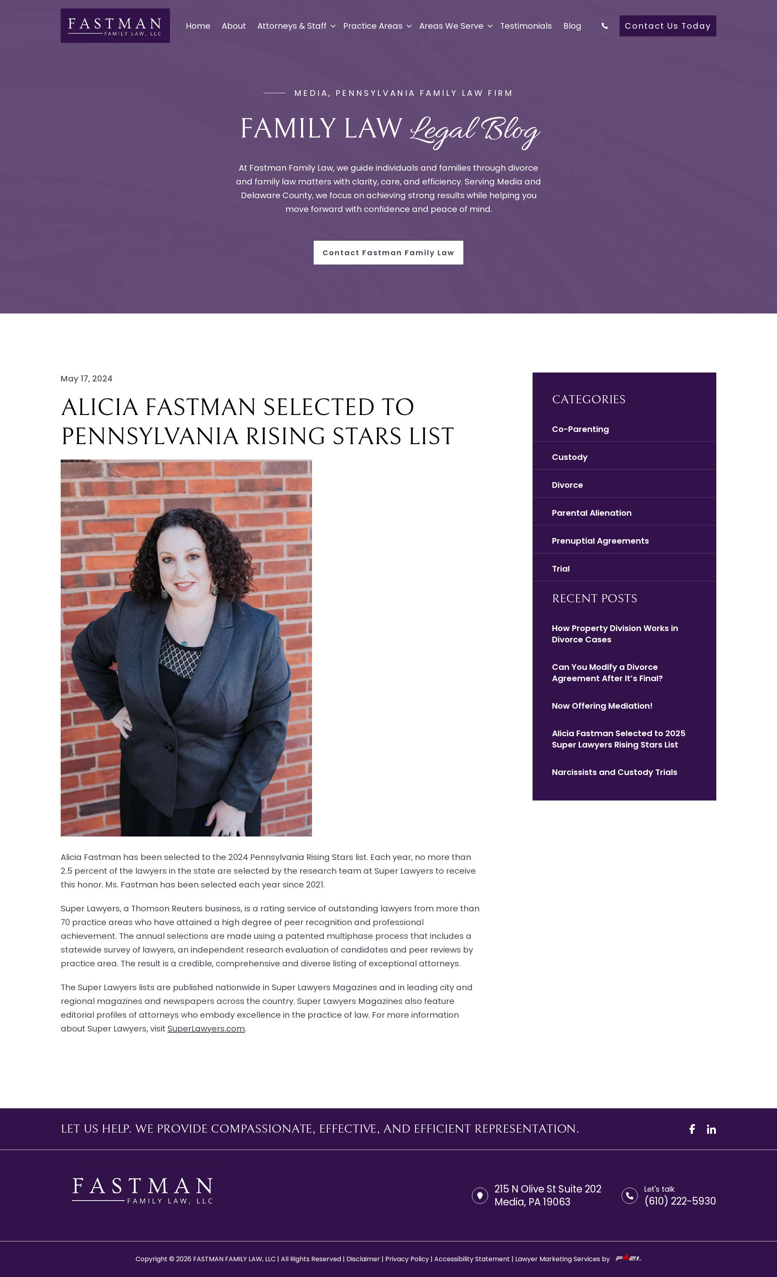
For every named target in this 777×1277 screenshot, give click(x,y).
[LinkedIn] (711, 1129)
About (234, 26)
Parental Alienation (592, 513)
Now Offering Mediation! (602, 706)
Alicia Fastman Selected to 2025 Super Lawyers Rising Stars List (619, 739)
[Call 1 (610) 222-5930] (604, 26)
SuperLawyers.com (206, 1028)
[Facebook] (692, 1129)
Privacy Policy (407, 1259)
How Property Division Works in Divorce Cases (615, 634)
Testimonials (526, 26)
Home (198, 26)
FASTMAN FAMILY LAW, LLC (234, 1259)
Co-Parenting (580, 429)
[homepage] (115, 25)
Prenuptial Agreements (600, 540)
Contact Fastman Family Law (388, 253)
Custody (570, 457)
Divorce (567, 485)
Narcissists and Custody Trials (614, 772)
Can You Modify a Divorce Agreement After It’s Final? (607, 672)
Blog (572, 26)
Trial (561, 568)
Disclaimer (363, 1259)
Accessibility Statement (472, 1259)
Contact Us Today (668, 26)
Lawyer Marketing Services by (563, 1259)
